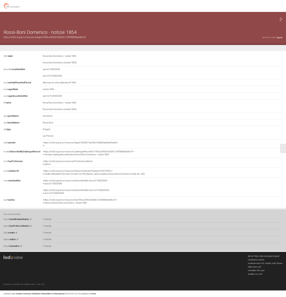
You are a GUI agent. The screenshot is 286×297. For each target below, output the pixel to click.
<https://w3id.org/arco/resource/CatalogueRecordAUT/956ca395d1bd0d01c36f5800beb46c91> (88, 153)
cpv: (11, 116)
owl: (9, 142)
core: (12, 180)
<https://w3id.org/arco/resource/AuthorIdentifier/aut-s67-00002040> (75, 182)
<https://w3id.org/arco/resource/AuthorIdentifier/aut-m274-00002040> (76, 191)
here (94, 294)
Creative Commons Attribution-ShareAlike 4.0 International (40, 294)
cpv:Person (48, 136)
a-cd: (17, 82)
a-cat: (22, 151)
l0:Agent (46, 129)
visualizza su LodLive (256, 260)
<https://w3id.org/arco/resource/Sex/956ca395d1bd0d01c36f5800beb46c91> (80, 201)
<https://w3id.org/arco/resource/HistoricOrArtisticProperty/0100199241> (94, 172)
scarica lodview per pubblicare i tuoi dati (24, 284)
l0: (7, 102)
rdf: (7, 129)
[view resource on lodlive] (281, 19)
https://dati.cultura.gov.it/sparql (266, 256)
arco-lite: (14, 69)
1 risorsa (47, 219)
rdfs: (8, 56)
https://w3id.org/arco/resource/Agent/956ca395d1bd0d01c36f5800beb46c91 (45, 37)
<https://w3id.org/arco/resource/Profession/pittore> (68, 162)
